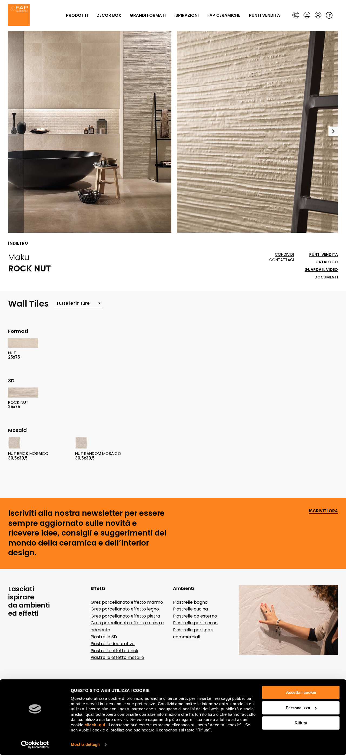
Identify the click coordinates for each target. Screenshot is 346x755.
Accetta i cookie (301, 692)
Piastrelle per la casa (195, 623)
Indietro (18, 243)
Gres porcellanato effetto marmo (127, 602)
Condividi (284, 254)
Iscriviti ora (323, 511)
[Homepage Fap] (19, 15)
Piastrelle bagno (190, 602)
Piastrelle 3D (104, 637)
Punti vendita (264, 15)
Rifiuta (301, 723)
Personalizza (298, 707)
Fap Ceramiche (223, 15)
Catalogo (326, 262)
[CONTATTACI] (295, 15)
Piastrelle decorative (113, 644)
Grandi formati (148, 15)
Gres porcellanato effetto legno (125, 609)
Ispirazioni (186, 15)
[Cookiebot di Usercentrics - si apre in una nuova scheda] (35, 744)
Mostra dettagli (85, 744)
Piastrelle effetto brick (114, 651)
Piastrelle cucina (190, 609)
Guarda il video (321, 270)
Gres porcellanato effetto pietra (125, 616)
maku (18, 257)
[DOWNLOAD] (307, 15)
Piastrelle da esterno (195, 616)
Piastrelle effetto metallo (117, 657)
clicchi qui (95, 725)
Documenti (326, 277)
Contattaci (281, 260)
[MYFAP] (318, 15)
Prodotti (77, 15)
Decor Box (109, 15)
